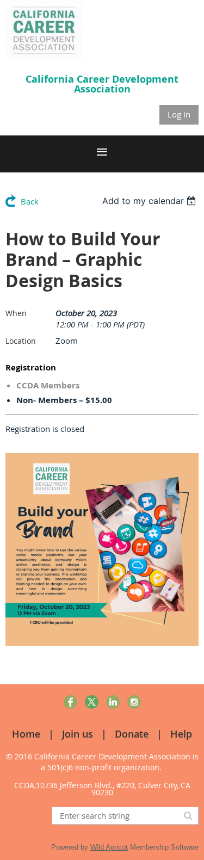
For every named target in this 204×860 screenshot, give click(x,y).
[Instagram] (134, 702)
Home (26, 733)
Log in (179, 114)
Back (30, 201)
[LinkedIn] (113, 702)
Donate (132, 733)
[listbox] (150, 200)
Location (20, 341)
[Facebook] (70, 702)
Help (181, 733)
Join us (77, 733)
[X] (91, 702)
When (16, 313)
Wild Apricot (109, 847)
